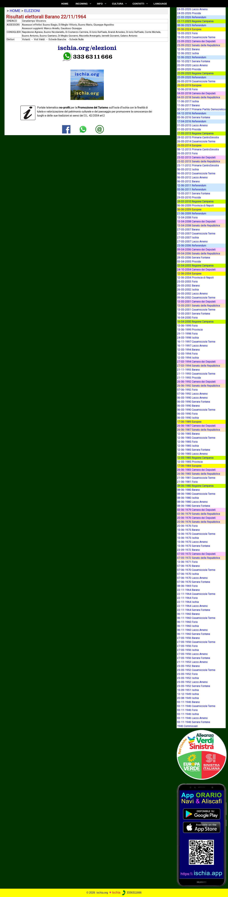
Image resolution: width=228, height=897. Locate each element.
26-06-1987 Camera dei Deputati (196, 425)
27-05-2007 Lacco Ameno (192, 241)
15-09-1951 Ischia (188, 690)
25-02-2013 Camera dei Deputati (196, 157)
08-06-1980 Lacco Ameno (192, 501)
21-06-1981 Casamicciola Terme (196, 477)
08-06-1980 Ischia (188, 497)
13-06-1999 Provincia (190, 329)
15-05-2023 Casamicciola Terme (196, 37)
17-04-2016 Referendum (191, 121)
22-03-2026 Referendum (191, 17)
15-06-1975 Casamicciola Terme (196, 533)
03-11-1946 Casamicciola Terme (196, 706)
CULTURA (117, 3)
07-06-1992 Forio (187, 389)
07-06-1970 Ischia (188, 573)
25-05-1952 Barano (188, 666)
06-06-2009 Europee (189, 209)
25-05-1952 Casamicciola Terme (196, 670)
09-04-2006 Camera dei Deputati (196, 249)
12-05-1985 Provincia (190, 461)
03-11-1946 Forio (187, 710)
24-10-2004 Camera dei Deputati (196, 269)
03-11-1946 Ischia (188, 714)
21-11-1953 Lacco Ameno (192, 662)
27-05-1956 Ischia (188, 650)
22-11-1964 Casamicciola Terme (196, 593)
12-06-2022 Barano (188, 49)
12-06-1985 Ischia (188, 445)
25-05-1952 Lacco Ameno (192, 682)
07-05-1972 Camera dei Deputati (196, 553)
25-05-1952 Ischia (188, 678)
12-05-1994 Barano (188, 349)
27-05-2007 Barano (188, 229)
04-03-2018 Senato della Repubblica (198, 97)
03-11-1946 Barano (188, 702)
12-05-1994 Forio (187, 353)
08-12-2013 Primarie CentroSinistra (198, 149)
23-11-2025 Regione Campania (195, 21)
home (15, 11)
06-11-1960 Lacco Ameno (192, 630)
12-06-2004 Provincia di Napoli (195, 277)
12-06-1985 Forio (187, 441)
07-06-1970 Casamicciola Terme (196, 569)
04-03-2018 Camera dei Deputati (196, 93)
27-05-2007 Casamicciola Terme (196, 233)
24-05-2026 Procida (189, 13)
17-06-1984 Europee (189, 465)
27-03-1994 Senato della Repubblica (198, 365)
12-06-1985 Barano (188, 433)
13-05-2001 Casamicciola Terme (196, 309)
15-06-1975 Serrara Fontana (193, 545)
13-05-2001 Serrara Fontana (193, 313)
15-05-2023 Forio (187, 33)
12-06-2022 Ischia (188, 53)
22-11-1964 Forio (187, 598)
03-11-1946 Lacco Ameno (192, 718)
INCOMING (82, 3)
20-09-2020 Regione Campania (195, 73)
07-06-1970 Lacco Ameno (192, 577)
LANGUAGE (160, 3)
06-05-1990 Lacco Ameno (192, 397)
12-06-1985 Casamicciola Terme (196, 437)
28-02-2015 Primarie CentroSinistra (198, 137)
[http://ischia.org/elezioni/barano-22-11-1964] (99, 129)
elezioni (32, 11)
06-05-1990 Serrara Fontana (193, 401)
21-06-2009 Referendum (191, 213)
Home (64, 3)
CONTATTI (138, 3)
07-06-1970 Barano (188, 565)
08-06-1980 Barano (188, 489)
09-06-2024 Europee (189, 29)
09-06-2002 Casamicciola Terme (196, 297)
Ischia (116, 892)
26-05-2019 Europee (189, 85)
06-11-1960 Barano (188, 614)
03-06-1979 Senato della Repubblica (198, 513)
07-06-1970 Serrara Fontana (193, 581)
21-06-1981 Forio (187, 481)
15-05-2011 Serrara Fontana (193, 193)
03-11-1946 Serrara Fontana (193, 722)
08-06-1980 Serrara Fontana (193, 505)
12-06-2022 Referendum (191, 57)
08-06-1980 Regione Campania (195, 485)
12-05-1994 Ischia (188, 357)
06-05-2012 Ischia (188, 169)
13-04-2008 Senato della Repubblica (198, 225)
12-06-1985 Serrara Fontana (193, 449)
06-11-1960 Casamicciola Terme (196, 618)
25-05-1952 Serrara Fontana (193, 686)
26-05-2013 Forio (187, 153)
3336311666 (134, 892)
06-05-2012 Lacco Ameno (192, 177)
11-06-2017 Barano (188, 105)
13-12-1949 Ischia (188, 694)
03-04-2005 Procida (189, 261)
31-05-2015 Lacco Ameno (192, 125)
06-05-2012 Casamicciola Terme (196, 173)
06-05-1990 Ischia (188, 417)
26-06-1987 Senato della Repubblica (198, 429)
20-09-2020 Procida (189, 69)
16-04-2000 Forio (187, 317)
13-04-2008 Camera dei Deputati (196, 221)
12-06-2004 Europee (189, 273)
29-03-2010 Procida (189, 197)
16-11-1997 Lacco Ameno (192, 345)
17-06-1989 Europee (189, 421)
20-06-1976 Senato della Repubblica (198, 521)
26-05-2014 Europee (189, 145)
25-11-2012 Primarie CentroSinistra (198, 165)
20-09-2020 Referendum (191, 77)
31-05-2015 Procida (189, 129)
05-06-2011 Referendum (191, 189)
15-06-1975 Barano (188, 529)
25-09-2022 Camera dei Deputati (196, 41)
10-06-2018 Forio (187, 89)
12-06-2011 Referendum (191, 185)
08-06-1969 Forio (187, 585)
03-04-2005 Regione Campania (195, 265)
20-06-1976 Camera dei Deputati (196, 517)
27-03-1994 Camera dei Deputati (196, 361)
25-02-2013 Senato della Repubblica (198, 161)
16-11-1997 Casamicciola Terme (196, 341)
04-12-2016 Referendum (191, 113)
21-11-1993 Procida (189, 377)
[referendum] (202, 754)
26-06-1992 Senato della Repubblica (198, 385)
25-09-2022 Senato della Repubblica (198, 45)
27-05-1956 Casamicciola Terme (196, 642)
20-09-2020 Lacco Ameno (192, 65)
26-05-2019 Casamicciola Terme (196, 81)
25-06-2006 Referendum (191, 245)
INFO (100, 3)
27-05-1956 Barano (188, 638)
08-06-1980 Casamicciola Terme (196, 493)
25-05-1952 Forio (187, 674)
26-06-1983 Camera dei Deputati (196, 469)
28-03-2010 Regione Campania (195, 201)
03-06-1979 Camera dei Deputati (196, 509)
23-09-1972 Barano (188, 549)
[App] (202, 834)
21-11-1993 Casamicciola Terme (196, 373)
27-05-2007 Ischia (188, 237)
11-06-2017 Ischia (188, 101)
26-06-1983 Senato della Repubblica (198, 473)
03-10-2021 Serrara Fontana (193, 61)
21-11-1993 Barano (188, 369)
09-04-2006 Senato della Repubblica (198, 253)
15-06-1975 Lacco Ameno (192, 541)
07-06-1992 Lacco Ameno (192, 393)
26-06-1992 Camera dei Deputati (196, 381)
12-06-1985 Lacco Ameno (192, 453)
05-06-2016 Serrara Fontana (193, 117)
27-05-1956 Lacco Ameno (192, 654)
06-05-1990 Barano (188, 405)
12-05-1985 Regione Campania (195, 457)
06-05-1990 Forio (187, 413)
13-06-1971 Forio (187, 561)
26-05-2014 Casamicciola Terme (196, 141)
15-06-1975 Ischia (188, 537)
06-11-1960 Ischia (188, 626)
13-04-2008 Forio (187, 217)
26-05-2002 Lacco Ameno (192, 293)
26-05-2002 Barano (188, 285)
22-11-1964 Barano (188, 589)
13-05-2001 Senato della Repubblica (198, 305)
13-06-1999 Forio (187, 325)
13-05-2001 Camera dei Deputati (196, 301)
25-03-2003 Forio (187, 281)
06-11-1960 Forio (187, 622)
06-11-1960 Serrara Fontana (193, 634)
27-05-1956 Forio (187, 646)
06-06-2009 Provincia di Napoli (195, 205)
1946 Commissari (187, 726)
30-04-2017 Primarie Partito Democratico (201, 109)
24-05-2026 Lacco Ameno (192, 9)
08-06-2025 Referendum (191, 25)
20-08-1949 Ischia (188, 698)
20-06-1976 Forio (187, 525)
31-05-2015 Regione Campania (195, 133)
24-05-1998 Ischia (188, 337)
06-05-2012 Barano (188, 181)
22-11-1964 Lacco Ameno (192, 606)
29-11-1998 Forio (187, 333)
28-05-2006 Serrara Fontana (193, 257)
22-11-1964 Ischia (188, 602)
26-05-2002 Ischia (188, 289)
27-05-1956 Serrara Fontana (193, 658)
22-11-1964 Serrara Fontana (193, 610)
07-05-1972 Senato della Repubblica (198, 557)
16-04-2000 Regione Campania (195, 321)
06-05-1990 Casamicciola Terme (196, 409)
